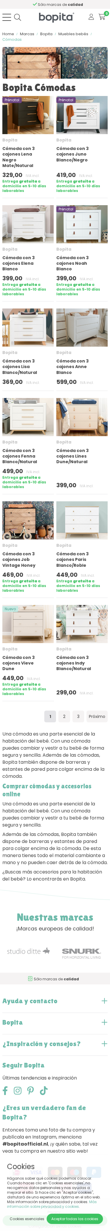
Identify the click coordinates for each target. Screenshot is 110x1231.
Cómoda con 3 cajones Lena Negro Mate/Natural (18, 157)
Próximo (97, 716)
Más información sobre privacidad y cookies (52, 1204)
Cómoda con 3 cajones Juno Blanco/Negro (72, 154)
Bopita (46, 33)
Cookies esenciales (27, 1218)
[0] (102, 17)
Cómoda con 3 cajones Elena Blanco (18, 263)
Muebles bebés (73, 33)
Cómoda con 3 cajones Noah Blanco (72, 263)
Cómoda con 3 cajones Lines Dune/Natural (72, 456)
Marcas (27, 33)
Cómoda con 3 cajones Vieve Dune (18, 663)
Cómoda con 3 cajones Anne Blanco (72, 366)
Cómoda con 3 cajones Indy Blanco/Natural (73, 663)
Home (8, 33)
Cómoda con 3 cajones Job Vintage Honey (18, 559)
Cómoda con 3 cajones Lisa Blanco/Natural (19, 366)
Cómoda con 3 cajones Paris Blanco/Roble (72, 559)
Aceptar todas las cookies (74, 1218)
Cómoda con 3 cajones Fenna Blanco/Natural (19, 456)
